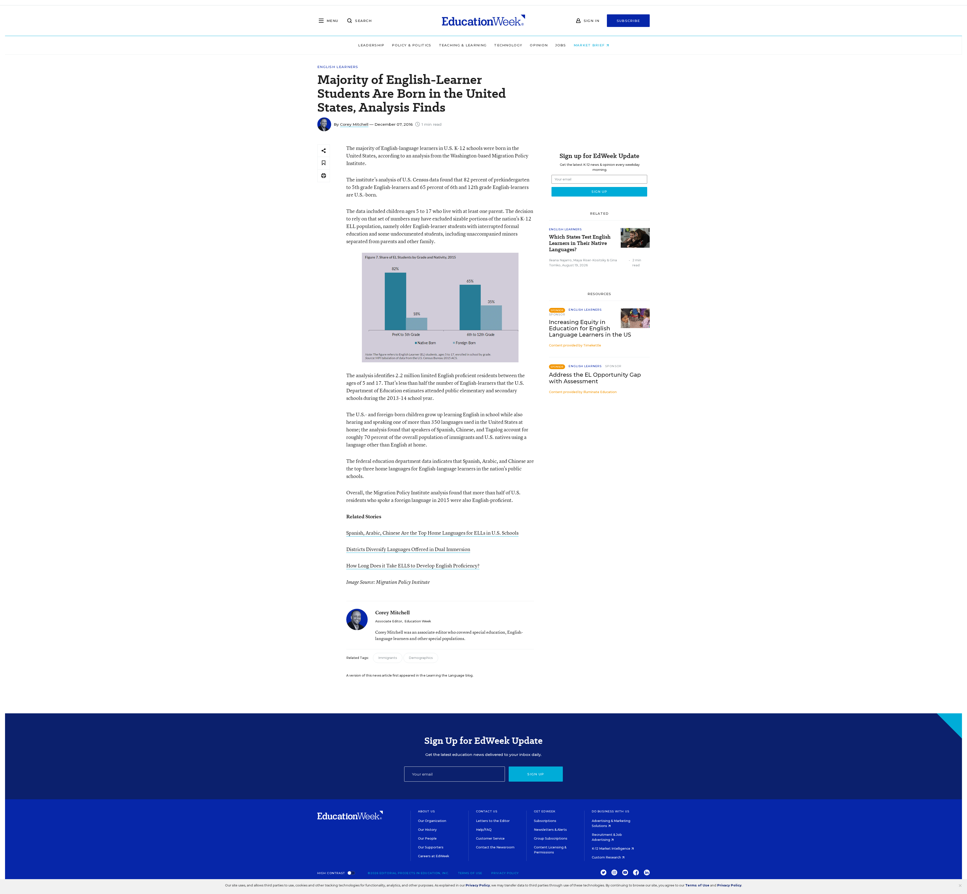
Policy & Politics (411, 45)
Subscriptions (545, 821)
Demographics (421, 658)
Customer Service (490, 838)
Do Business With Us (610, 811)
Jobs (560, 45)
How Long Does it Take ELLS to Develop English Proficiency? (412, 565)
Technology (508, 45)
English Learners (337, 67)
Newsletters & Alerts (550, 830)
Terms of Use (470, 873)
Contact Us (486, 811)
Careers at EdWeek (433, 856)
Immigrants (387, 658)
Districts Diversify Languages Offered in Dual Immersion (408, 549)
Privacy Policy (505, 873)
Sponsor (557, 314)
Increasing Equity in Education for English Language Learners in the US (590, 328)
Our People (427, 838)
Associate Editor (388, 621)
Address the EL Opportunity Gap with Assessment (595, 378)
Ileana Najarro (560, 260)
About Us (426, 811)
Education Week (417, 621)
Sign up (535, 774)
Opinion (539, 45)
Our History (427, 830)
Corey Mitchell (354, 124)
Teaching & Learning (463, 45)
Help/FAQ (484, 830)
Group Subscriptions (550, 838)
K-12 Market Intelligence (611, 848)
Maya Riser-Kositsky (589, 260)
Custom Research (607, 857)
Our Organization (432, 821)
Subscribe (628, 21)
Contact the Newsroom (495, 847)
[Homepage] (483, 21)
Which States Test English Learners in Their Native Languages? (580, 243)
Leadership (371, 45)
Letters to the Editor (493, 821)
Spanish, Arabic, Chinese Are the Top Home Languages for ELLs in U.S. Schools (432, 532)
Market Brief (590, 45)
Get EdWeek (545, 811)
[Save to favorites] (324, 163)
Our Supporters (430, 847)
